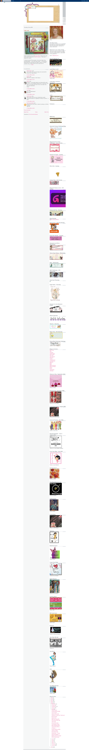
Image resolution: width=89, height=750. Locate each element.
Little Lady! (26, 30)
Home (36, 112)
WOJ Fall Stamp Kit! (55, 719)
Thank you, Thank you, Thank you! (58, 715)
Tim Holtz (51, 370)
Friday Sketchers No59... (56, 729)
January (53, 745)
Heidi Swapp (52, 354)
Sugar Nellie (37, 55)
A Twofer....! (54, 728)
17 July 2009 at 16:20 (30, 101)
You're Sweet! (54, 712)
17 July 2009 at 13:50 (30, 94)
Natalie (28, 76)
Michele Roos (29, 70)
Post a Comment (27, 110)
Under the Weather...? (56, 734)
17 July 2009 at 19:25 (30, 108)
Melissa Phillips (53, 366)
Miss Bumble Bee (55, 731)
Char (50, 351)
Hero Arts (51, 355)
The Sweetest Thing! (55, 724)
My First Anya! (54, 716)
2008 (52, 747)
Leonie (51, 358)
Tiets (28, 90)
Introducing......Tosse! (56, 733)
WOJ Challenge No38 (56, 725)
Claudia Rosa (52, 353)
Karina (28, 81)
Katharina (51, 357)
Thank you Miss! (55, 730)
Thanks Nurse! (54, 710)
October (53, 705)
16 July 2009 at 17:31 (30, 79)
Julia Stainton (52, 356)
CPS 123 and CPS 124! (56, 720)
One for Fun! (54, 717)
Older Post (46, 112)
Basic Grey (52, 350)
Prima (51, 368)
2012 (52, 699)
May (53, 740)
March (53, 742)
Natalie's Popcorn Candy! (56, 735)
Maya (51, 364)
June (53, 738)
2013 (52, 697)
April (53, 741)
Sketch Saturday (38, 56)
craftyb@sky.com (55, 55)
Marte (51, 363)
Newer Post (26, 112)
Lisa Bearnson (52, 361)
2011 (52, 700)
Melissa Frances (53, 365)
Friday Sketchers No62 (56, 711)
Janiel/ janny (29, 96)
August (53, 707)
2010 (52, 701)
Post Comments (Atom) (33, 114)
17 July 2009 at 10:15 (30, 88)
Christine (51, 352)
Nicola (51, 367)
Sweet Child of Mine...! (56, 726)
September (54, 706)
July (53, 709)
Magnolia (51, 362)
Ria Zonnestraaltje (30, 103)
